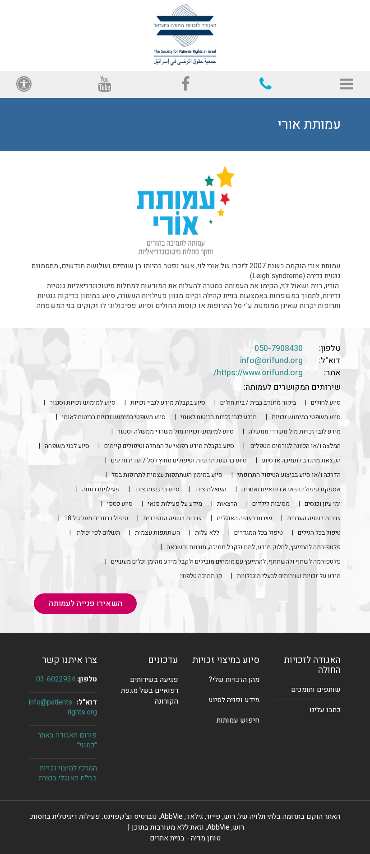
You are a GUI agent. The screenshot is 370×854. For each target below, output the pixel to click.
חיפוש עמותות (238, 720)
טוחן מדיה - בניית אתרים (185, 838)
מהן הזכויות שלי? (234, 679)
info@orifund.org (271, 361)
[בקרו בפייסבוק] (185, 84)
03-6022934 (55, 679)
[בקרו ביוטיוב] (104, 84)
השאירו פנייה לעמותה (85, 603)
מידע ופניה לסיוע (233, 700)
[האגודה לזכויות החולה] (185, 35)
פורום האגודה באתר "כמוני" (67, 740)
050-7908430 (278, 348)
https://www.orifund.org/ (258, 373)
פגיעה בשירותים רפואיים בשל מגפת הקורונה (149, 690)
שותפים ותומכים (316, 689)
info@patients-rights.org (63, 707)
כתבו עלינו (325, 710)
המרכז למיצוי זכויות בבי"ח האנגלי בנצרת (68, 773)
